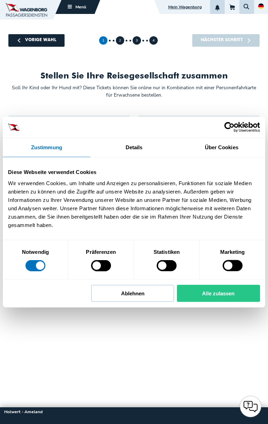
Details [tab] (134, 147)
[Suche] (246, 7)
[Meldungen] (217, 7)
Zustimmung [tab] (46, 147)
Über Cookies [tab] (221, 147)
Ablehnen (132, 293)
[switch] (101, 265)
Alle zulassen (218, 293)
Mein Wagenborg (185, 7)
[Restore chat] (250, 406)
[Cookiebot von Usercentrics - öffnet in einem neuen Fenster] (229, 127)
